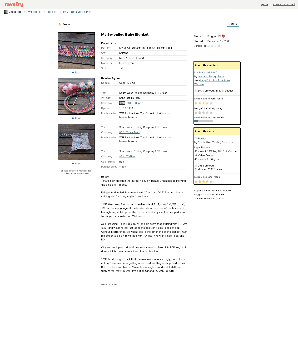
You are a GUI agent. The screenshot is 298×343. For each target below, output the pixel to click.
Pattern (105, 47)
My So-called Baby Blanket (77, 12)
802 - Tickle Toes (129, 132)
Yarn (103, 92)
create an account (284, 4)
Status (197, 36)
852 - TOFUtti (127, 156)
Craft (104, 52)
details (233, 23)
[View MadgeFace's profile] (6, 12)
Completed (200, 45)
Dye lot (105, 108)
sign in (264, 4)
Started (198, 41)
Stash (108, 97)
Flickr (78, 72)
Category (106, 58)
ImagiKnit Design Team (211, 76)
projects (52, 12)
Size (103, 68)
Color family (108, 161)
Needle (105, 82)
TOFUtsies (200, 138)
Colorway (106, 103)
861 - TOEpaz (135, 103)
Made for (106, 63)
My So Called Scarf (205, 72)
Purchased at (109, 113)
